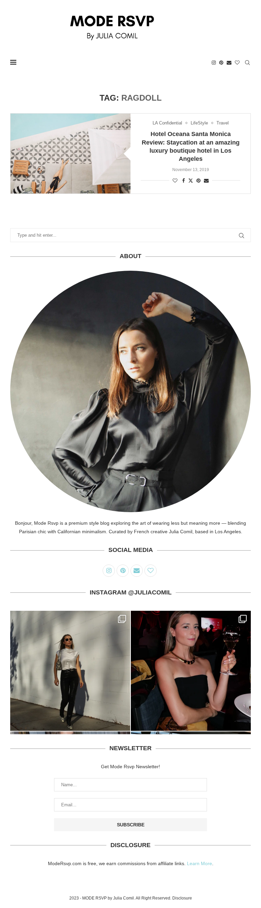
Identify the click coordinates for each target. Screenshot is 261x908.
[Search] (247, 62)
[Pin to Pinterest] (198, 180)
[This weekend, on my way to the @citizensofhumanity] (70, 671)
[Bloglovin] (237, 62)
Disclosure (182, 898)
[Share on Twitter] (190, 180)
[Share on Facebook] (183, 180)
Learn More (199, 863)
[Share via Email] (206, 180)
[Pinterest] (221, 62)
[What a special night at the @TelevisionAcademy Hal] (191, 671)
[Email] (229, 62)
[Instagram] (214, 62)
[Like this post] (175, 180)
